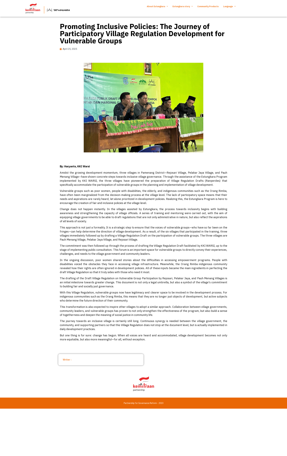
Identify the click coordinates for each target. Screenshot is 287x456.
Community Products (208, 6)
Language (228, 6)
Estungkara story (181, 6)
